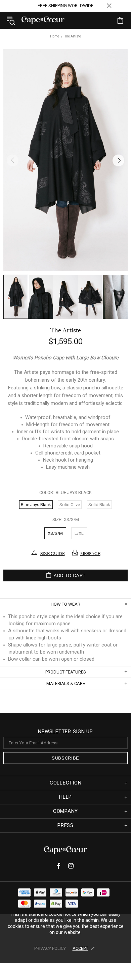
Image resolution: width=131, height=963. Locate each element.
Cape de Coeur (42, 20)
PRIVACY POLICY (50, 948)
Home (54, 36)
